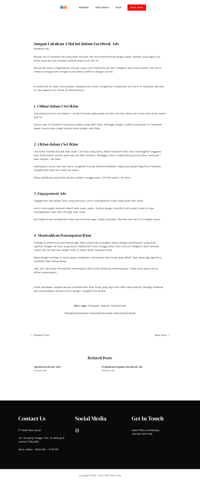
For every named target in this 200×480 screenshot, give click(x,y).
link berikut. (100, 291)
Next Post (162, 335)
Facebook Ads (41, 48)
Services (84, 7)
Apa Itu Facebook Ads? (47, 367)
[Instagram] (77, 430)
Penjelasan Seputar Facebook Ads (107, 305)
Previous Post (39, 335)
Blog (118, 7)
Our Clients (102, 7)
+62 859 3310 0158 (142, 434)
